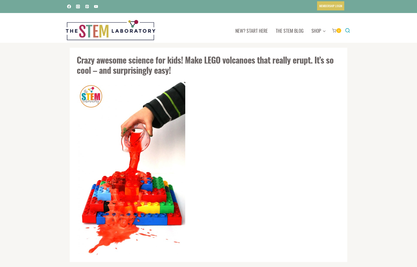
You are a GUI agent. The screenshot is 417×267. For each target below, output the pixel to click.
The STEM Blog (290, 30)
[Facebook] (69, 6)
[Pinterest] (87, 6)
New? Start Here (251, 30)
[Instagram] (78, 6)
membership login (330, 5)
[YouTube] (96, 6)
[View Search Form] (347, 30)
